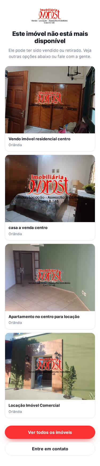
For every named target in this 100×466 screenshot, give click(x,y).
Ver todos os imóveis (50, 432)
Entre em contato (50, 448)
